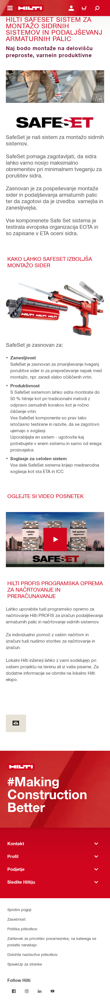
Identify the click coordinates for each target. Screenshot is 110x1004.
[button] (55, 539)
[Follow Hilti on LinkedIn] (39, 991)
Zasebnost (16, 919)
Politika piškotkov (22, 928)
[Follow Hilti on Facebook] (13, 991)
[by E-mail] (16, 723)
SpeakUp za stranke (24, 964)
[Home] (30, 8)
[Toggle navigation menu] (10, 8)
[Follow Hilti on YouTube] (52, 991)
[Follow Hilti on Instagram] (26, 991)
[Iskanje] (97, 8)
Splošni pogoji (19, 909)
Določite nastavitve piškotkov (32, 954)
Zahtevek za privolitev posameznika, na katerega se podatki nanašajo (51, 941)
